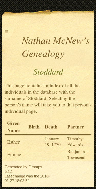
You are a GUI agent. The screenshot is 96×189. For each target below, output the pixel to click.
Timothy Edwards (75, 141)
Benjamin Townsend (76, 154)
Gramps (35, 167)
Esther (13, 141)
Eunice (14, 154)
